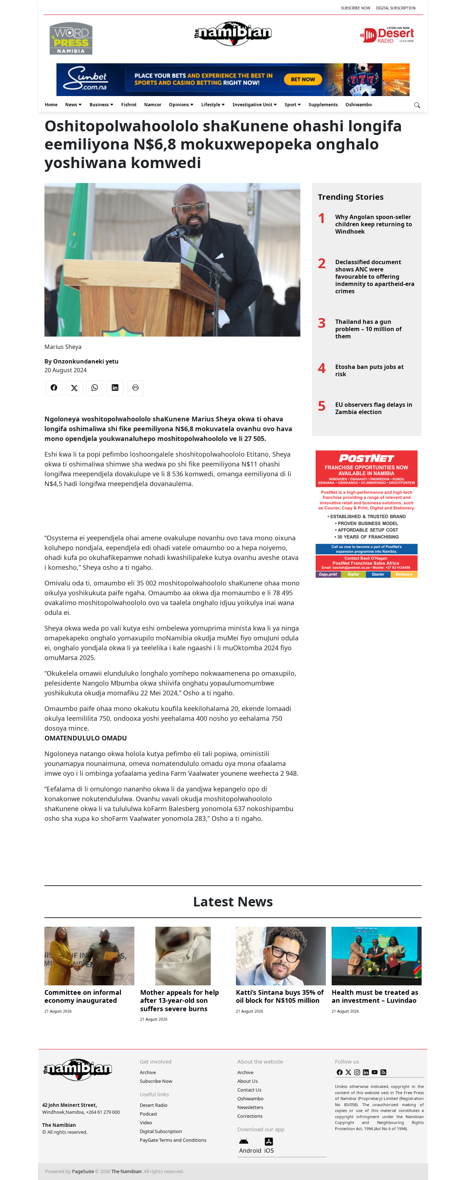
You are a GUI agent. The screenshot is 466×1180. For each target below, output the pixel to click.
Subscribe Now (355, 8)
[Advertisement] (172, 510)
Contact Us (249, 1089)
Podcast (148, 1114)
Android (250, 1151)
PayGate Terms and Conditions (173, 1140)
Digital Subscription (396, 8)
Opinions (179, 105)
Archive (148, 1072)
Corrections (249, 1116)
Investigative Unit (252, 105)
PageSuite (83, 1171)
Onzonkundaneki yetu (86, 361)
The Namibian (126, 1171)
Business (99, 105)
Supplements (323, 105)
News (71, 105)
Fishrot (129, 105)
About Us (247, 1081)
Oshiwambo (358, 105)
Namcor (152, 105)
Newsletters (250, 1107)
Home (51, 105)
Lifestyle (210, 105)
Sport (290, 105)
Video (146, 1122)
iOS (269, 1151)
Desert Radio (153, 1105)
